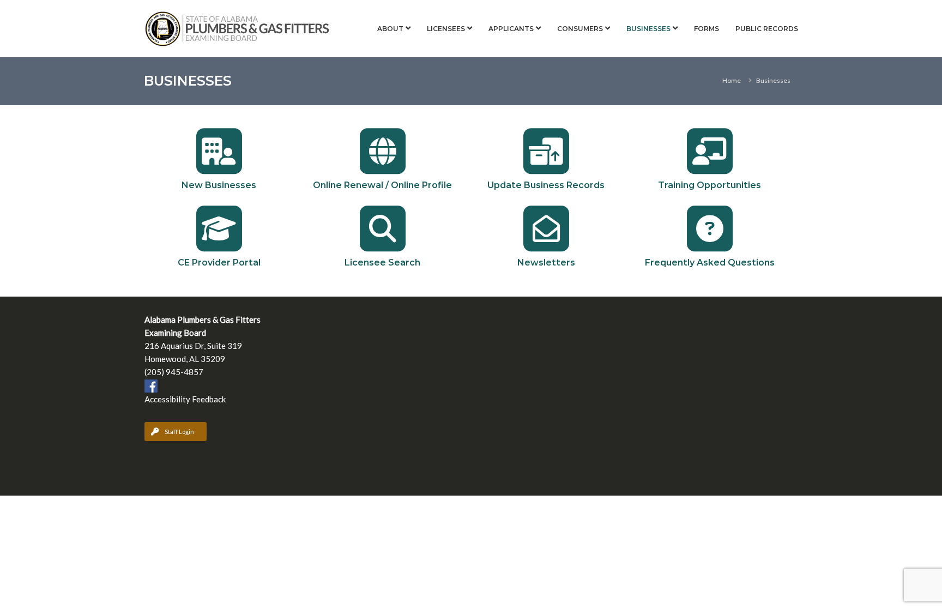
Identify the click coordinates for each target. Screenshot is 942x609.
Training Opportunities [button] (709, 185)
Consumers (580, 29)
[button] (219, 151)
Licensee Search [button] (382, 262)
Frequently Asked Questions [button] (710, 262)
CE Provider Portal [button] (219, 262)
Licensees (446, 29)
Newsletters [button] (546, 262)
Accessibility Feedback (185, 399)
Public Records (766, 29)
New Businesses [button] (219, 185)
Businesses (648, 29)
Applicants (511, 29)
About (390, 29)
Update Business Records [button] (546, 185)
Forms (706, 29)
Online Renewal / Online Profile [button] (382, 185)
